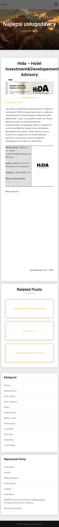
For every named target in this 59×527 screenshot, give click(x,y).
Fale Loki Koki (10, 483)
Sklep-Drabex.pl (11, 478)
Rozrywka (8, 440)
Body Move (9, 494)
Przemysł (8, 434)
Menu (4, 4)
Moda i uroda (10, 418)
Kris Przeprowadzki (12, 508)
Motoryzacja (9, 423)
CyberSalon (9, 467)
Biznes (7, 385)
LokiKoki (7, 489)
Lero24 (7, 472)
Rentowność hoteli (14, 102)
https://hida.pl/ (12, 182)
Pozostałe (8, 429)
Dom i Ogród (9, 396)
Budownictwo (10, 391)
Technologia (9, 445)
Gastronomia (10, 412)
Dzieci (6, 407)
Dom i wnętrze (10, 402)
